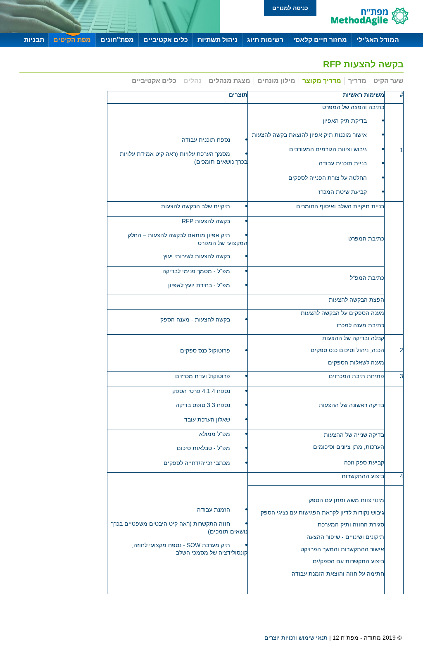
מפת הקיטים (72, 39)
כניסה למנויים (290, 8)
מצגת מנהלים (229, 80)
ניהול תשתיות (217, 39)
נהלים (192, 80)
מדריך (357, 80)
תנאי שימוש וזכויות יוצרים (296, 637)
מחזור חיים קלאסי (320, 39)
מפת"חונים (117, 39)
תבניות (34, 39)
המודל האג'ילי (377, 39)
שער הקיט (388, 80)
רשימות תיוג (265, 39)
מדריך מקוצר (321, 80)
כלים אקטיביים (165, 39)
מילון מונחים (276, 80)
